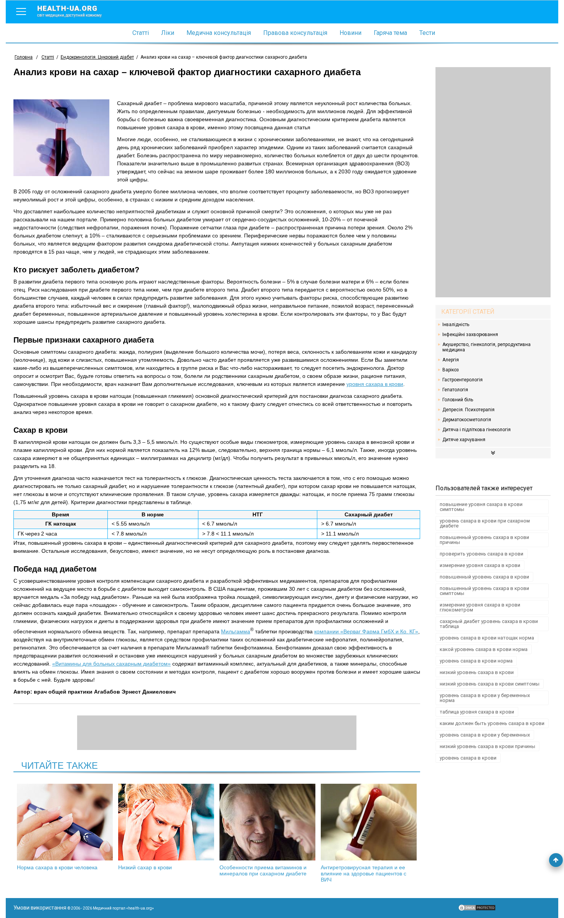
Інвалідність (455, 324)
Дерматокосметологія (466, 419)
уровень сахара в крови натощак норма (487, 638)
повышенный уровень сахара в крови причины (484, 539)
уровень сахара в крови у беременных (485, 735)
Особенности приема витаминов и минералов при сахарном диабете (263, 870)
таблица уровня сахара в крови (477, 712)
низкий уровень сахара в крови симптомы (489, 684)
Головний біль (457, 399)
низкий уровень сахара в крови (477, 672)
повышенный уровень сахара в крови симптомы (484, 590)
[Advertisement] (493, 182)
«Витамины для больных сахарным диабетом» (111, 664)
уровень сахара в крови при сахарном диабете (485, 523)
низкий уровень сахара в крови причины (487, 746)
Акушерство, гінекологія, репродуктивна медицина (486, 347)
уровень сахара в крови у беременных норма (485, 697)
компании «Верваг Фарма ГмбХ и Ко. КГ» (366, 631)
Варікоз (450, 369)
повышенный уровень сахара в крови (484, 577)
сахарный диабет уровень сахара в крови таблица (489, 623)
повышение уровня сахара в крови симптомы (481, 506)
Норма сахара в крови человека (57, 867)
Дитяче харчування (463, 439)
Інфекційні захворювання (470, 334)
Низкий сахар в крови (145, 867)
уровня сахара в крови (374, 384)
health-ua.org (69, 10)
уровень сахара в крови (468, 758)
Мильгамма (235, 631)
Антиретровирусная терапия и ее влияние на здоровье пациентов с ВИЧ (363, 873)
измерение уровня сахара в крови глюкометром (480, 607)
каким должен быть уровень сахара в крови (492, 723)
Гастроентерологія (462, 379)
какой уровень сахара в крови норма (484, 649)
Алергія (450, 360)
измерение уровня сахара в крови (480, 565)
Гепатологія (455, 389)
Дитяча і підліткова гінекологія (476, 429)
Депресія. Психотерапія (468, 409)
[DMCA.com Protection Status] (477, 909)
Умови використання (39, 908)
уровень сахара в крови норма (476, 661)
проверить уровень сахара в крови (481, 554)
